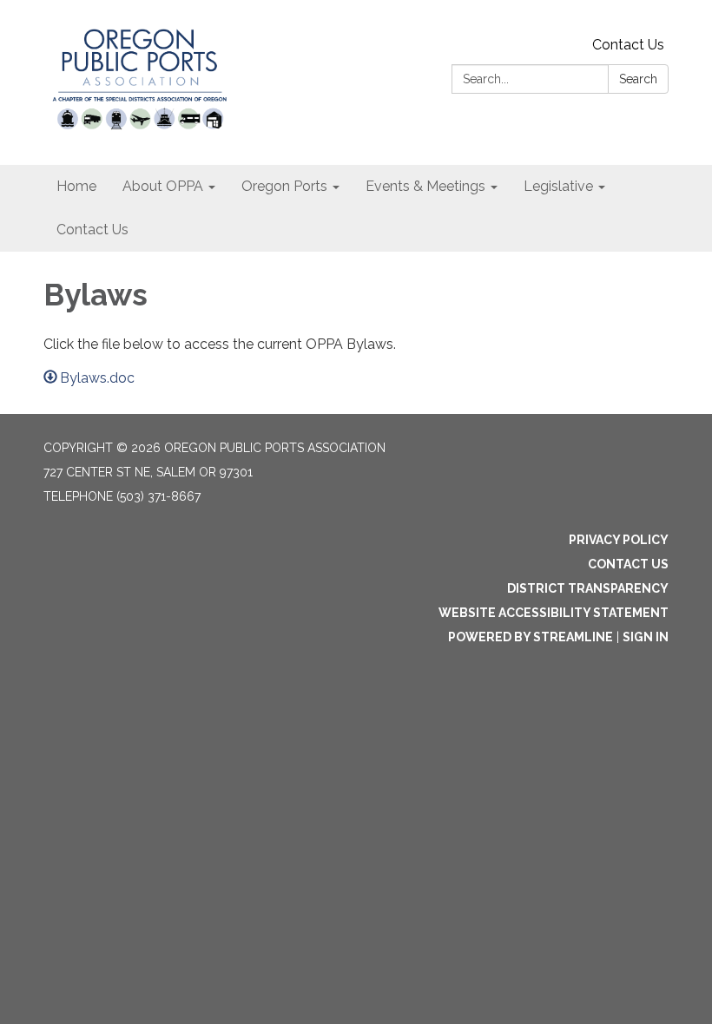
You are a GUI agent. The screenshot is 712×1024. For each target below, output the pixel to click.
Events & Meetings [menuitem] (425, 186)
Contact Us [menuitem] (92, 229)
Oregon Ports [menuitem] (284, 186)
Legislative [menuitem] (558, 186)
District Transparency (588, 588)
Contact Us (628, 44)
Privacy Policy (619, 540)
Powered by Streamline (530, 637)
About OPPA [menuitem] (162, 186)
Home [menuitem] (76, 186)
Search (638, 79)
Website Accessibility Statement (553, 613)
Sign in (646, 637)
